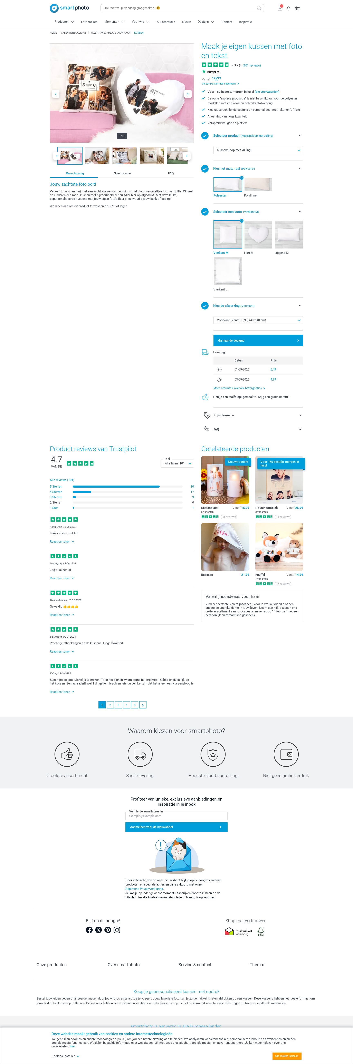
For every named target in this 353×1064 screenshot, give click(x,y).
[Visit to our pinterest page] (107, 930)
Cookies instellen (63, 1056)
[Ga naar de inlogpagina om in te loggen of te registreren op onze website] (280, 7)
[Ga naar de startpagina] (69, 8)
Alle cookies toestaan (286, 1056)
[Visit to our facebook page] (89, 930)
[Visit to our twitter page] (98, 930)
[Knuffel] (279, 547)
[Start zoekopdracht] (259, 8)
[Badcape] (225, 547)
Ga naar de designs (231, 340)
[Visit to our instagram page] (117, 930)
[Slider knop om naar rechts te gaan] (188, 94)
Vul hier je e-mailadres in (146, 811)
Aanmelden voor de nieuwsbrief (151, 827)
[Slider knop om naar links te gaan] (55, 94)
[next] (142, 704)
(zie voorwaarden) (267, 92)
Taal (167, 459)
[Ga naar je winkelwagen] (297, 7)
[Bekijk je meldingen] (288, 7)
